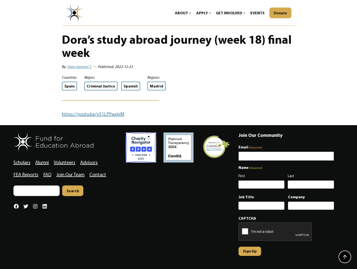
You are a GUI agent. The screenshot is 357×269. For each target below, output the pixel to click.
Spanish (131, 86)
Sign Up (250, 251)
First (241, 176)
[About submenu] (190, 13)
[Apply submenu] (210, 13)
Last (291, 176)
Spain (69, 86)
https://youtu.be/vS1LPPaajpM (93, 114)
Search (73, 190)
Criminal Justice (101, 86)
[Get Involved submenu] (244, 13)
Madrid (156, 86)
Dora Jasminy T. (80, 66)
